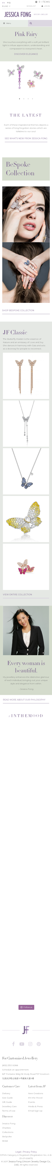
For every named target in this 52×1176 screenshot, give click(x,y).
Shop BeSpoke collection (18, 310)
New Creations (35, 1093)
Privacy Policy (30, 1152)
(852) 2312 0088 (10, 1065)
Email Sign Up (35, 1110)
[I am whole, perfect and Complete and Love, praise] (26, 841)
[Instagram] (30, 1044)
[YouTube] (21, 1044)
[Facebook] (13, 1044)
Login (47, 6)
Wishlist (31, 6)
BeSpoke (7, 1136)
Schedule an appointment (15, 1069)
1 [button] (19, 98)
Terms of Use (8, 1110)
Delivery (6, 1093)
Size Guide (7, 1097)
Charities (6, 1128)
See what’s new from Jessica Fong (26, 138)
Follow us (28, 1007)
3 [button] (28, 98)
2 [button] (23, 98)
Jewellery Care (9, 1106)
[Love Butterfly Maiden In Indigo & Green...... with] (26, 748)
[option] (26, 59)
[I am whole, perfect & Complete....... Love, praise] (26, 934)
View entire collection (17, 594)
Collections (7, 1132)
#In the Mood (35, 1097)
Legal (18, 1152)
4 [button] (32, 98)
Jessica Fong (8, 1123)
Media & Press (35, 1106)
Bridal (5, 1141)
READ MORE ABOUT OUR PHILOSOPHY (24, 699)
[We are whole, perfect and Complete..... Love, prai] (26, 795)
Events (31, 1102)
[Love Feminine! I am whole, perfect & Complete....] (26, 887)
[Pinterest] (38, 1044)
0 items (44, 2)
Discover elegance (26, 54)
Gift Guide (7, 1102)
